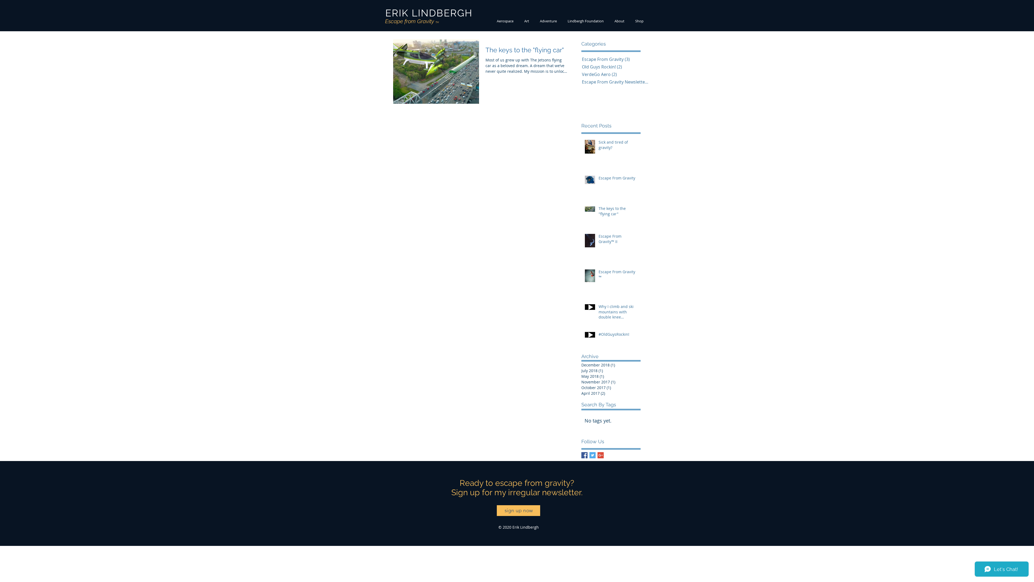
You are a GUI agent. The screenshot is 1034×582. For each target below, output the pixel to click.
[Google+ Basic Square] (601, 455)
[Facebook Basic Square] (584, 455)
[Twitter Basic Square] (592, 455)
